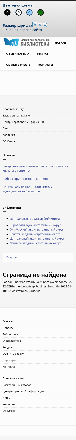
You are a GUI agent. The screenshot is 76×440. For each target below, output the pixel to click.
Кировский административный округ (35, 225)
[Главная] (26, 41)
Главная (60, 42)
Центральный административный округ (37, 238)
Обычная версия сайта (22, 29)
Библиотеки (10, 334)
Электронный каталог (17, 115)
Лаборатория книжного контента (26, 179)
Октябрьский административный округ (36, 229)
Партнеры (9, 360)
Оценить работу (18, 64)
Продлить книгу (13, 109)
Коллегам (9, 134)
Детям (6, 128)
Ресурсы (43, 53)
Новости (8, 328)
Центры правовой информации (23, 122)
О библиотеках (17, 53)
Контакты (45, 64)
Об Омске (9, 141)
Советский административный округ (35, 234)
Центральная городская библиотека (35, 219)
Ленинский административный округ (35, 243)
